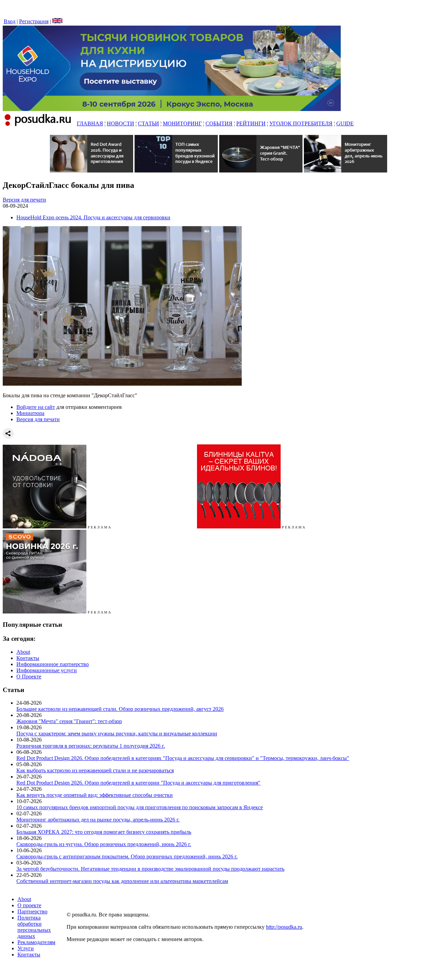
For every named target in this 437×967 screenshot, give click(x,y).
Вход (9, 21)
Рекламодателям (36, 942)
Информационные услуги (46, 670)
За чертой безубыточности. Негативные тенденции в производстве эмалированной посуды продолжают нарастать (150, 869)
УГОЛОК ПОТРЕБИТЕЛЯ (301, 123)
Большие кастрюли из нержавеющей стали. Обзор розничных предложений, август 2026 (120, 709)
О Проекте (28, 676)
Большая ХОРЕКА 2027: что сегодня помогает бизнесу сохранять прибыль (103, 832)
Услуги (25, 948)
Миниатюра (30, 413)
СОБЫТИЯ (219, 123)
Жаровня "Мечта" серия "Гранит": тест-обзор (69, 721)
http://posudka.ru (284, 927)
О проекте (29, 905)
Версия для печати (24, 200)
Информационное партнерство (52, 664)
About (23, 652)
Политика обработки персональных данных (34, 927)
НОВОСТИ (120, 123)
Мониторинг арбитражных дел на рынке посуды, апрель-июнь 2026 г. (98, 820)
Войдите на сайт (35, 407)
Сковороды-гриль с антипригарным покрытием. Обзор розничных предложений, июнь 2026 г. (127, 856)
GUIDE (345, 123)
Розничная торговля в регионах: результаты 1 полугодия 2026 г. (90, 746)
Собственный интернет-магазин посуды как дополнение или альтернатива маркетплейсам (122, 881)
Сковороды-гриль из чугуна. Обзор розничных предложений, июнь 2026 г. (103, 844)
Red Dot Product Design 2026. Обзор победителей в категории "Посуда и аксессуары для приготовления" (138, 783)
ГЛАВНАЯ (90, 123)
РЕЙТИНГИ (251, 123)
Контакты (27, 658)
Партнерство (32, 911)
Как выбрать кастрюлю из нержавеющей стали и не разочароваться (95, 770)
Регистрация (33, 21)
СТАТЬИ (148, 123)
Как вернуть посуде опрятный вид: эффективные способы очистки (94, 795)
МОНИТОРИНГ (182, 123)
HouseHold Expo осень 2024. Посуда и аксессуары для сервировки (93, 217)
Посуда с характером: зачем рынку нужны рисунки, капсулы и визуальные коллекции (116, 733)
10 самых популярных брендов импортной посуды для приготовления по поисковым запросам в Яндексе (139, 807)
